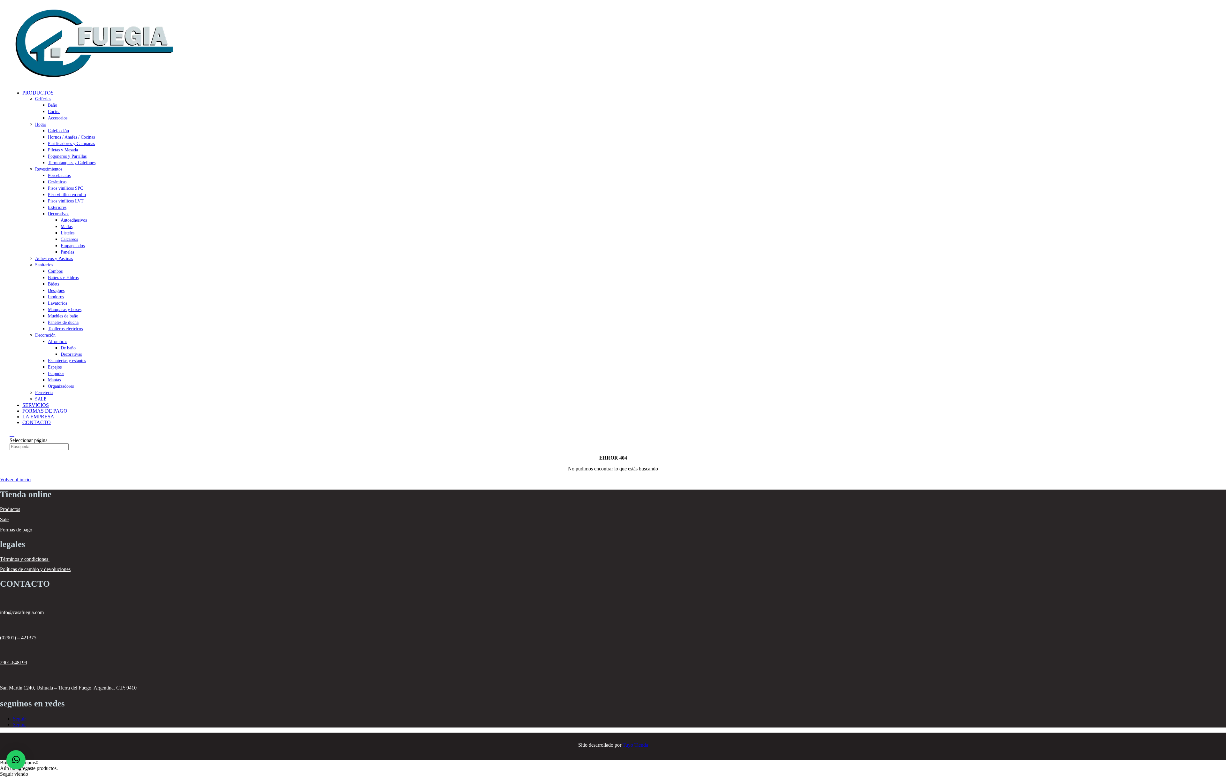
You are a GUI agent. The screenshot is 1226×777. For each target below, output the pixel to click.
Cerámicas (57, 181)
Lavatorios (57, 303)
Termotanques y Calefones (71, 162)
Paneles (67, 252)
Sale (4, 519)
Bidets (53, 284)
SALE (41, 399)
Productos (10, 509)
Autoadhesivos (74, 220)
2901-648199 (13, 662)
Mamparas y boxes (64, 309)
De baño (68, 348)
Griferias (43, 98)
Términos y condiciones (24, 559)
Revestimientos (48, 169)
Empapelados (73, 245)
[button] (16, 759)
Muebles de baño (63, 316)
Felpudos (56, 373)
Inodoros (56, 296)
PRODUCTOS (38, 92)
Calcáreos (69, 239)
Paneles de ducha (63, 322)
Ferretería (44, 392)
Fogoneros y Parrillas (67, 156)
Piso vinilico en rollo (67, 194)
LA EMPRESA (38, 416)
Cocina (54, 111)
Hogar (40, 124)
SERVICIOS (35, 405)
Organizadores (61, 386)
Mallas (66, 226)
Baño (52, 105)
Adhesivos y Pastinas (54, 258)
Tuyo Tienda (635, 745)
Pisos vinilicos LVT (66, 201)
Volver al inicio (15, 479)
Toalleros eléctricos (65, 328)
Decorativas (71, 354)
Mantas (54, 379)
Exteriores (57, 207)
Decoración (45, 335)
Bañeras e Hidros (63, 277)
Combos (55, 271)
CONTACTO (36, 422)
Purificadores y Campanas (71, 143)
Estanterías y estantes (67, 360)
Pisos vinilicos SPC (65, 188)
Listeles (67, 233)
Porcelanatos (59, 175)
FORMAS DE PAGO (44, 411)
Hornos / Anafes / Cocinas (71, 137)
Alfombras (57, 341)
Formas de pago (16, 529)
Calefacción (58, 130)
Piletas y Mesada (63, 150)
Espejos (55, 367)
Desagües (56, 290)
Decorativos (58, 213)
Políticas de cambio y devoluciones (35, 569)
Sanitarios (44, 265)
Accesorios (57, 118)
